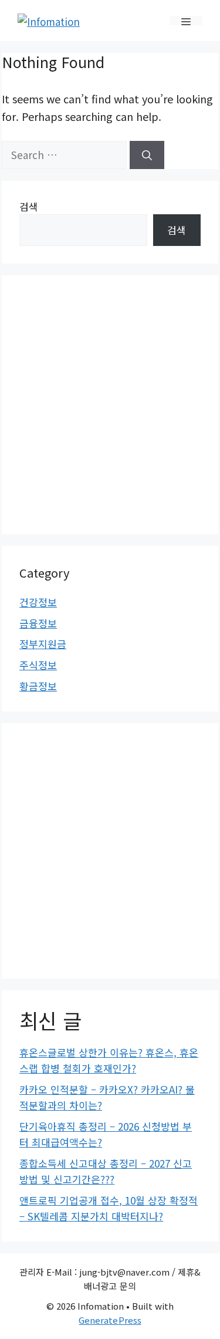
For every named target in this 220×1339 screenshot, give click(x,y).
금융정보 (38, 623)
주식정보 (38, 664)
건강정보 (38, 602)
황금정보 (38, 686)
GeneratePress (110, 1320)
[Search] (147, 155)
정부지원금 (42, 643)
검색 (28, 206)
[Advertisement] (110, 403)
